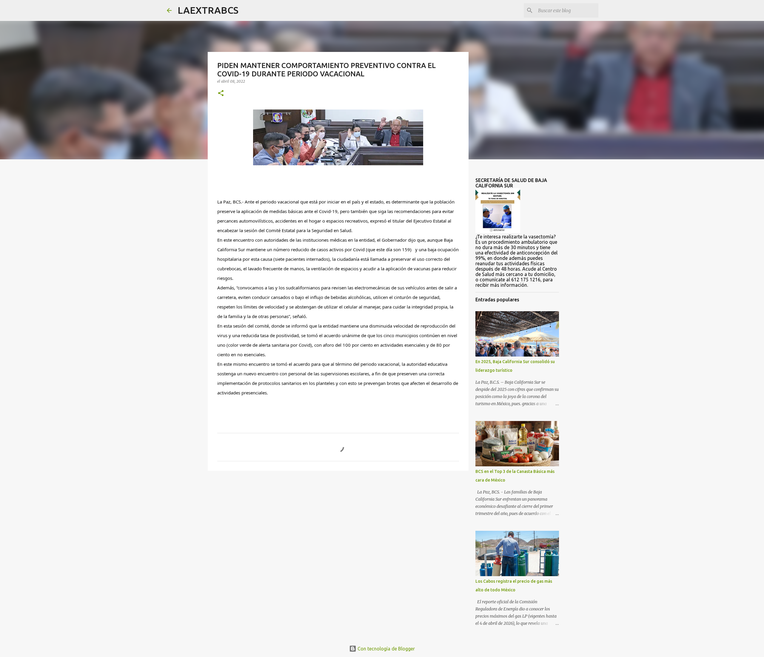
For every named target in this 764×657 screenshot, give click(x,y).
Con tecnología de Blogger (385, 648)
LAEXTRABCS (208, 10)
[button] (220, 94)
